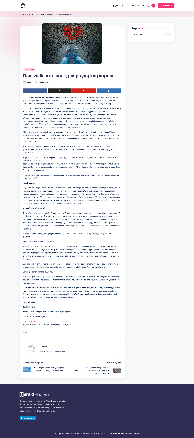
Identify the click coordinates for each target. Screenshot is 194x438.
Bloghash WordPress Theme (125, 433)
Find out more (27, 418)
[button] (166, 5)
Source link (28, 332)
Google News (29, 321)
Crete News (29, 69)
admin (43, 346)
